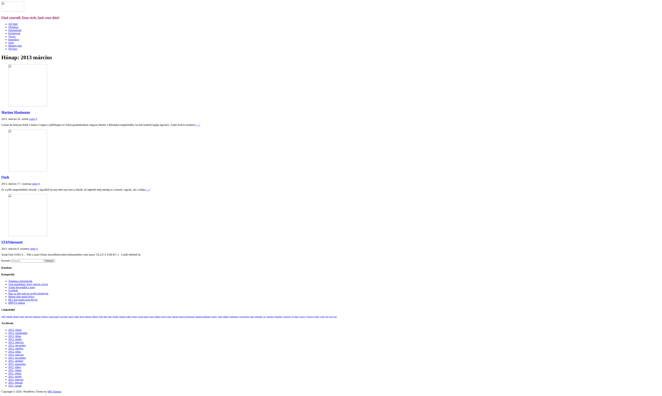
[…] (197, 124)
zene (331, 317)
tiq (293, 317)
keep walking (155, 317)
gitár (110, 317)
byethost (44, 317)
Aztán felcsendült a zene (21, 287)
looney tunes (166, 317)
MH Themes (54, 391)
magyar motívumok (187, 317)
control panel (53, 317)
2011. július (14, 367)
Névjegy (13, 48)
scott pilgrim (244, 317)
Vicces (12, 36)
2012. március (16, 354)
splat (252, 317)
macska (175, 317)
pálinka (226, 317)
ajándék (9, 317)
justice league (143, 317)
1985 (3, 317)
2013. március (16, 342)
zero (335, 317)
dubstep (88, 317)
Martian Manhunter (15, 112)
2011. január (15, 385)
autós (22, 317)
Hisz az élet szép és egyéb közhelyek (28, 293)
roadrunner (233, 317)
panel (220, 317)
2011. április (15, 376)
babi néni (28, 317)
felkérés (95, 317)
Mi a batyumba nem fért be (23, 299)
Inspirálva (13, 39)
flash (105, 317)
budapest (36, 317)
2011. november (17, 357)
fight (101, 317)
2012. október (15, 348)
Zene (11, 42)
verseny (302, 317)
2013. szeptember (17, 333)
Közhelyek (14, 33)
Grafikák (13, 290)
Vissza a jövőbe (312, 317)
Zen (326, 317)
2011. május (14, 373)
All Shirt (13, 24)
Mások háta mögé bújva (21, 296)
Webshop (13, 27)
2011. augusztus (17, 364)
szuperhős (278, 317)
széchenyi (287, 317)
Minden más (15, 45)
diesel (81, 317)
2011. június (15, 370)
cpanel (70, 317)
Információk (15, 30)
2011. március (15, 379)
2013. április (15, 339)
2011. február (15, 382)
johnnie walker (125, 317)
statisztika (258, 317)
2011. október (15, 360)
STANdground (12, 242)
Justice (134, 317)
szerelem (269, 317)
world (322, 317)
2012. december (17, 345)
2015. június (15, 329)
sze (264, 317)
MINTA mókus (16, 302)
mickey (214, 317)
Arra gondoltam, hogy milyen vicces (28, 284)
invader (115, 317)
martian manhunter (203, 317)
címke (76, 317)
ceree (32, 119)
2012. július (14, 351)
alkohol (16, 317)
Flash (5, 177)
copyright (63, 317)
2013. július (14, 336)
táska (296, 317)
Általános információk (20, 281)
